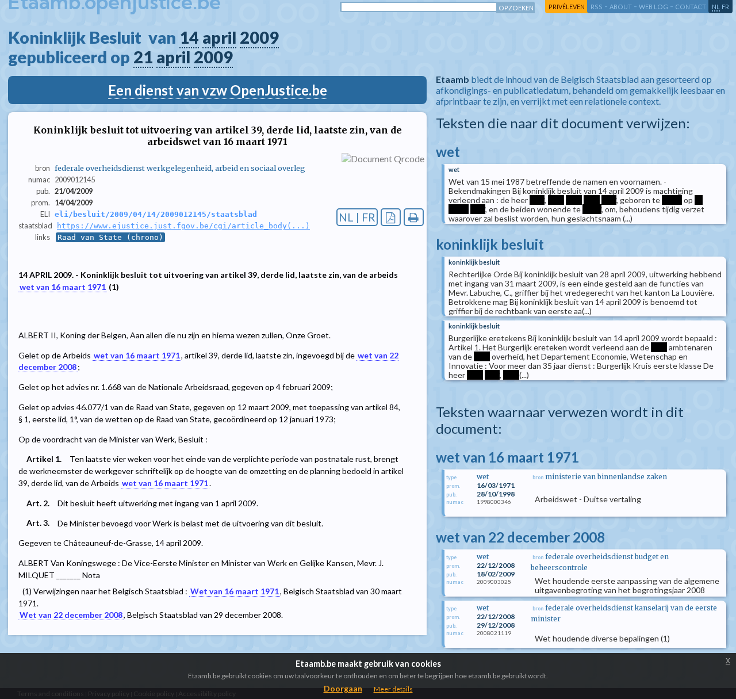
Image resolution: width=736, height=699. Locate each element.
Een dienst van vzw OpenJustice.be (217, 90)
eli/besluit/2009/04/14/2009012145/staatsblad (156, 214)
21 (143, 57)
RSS (597, 6)
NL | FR (357, 217)
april (219, 37)
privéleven (567, 6)
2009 (259, 37)
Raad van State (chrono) (110, 237)
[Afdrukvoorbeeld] (414, 217)
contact (690, 6)
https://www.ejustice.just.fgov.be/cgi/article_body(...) (183, 225)
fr (725, 6)
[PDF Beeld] (391, 217)
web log (653, 6)
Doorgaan (343, 688)
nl (716, 6)
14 (189, 37)
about (621, 6)
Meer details (393, 689)
